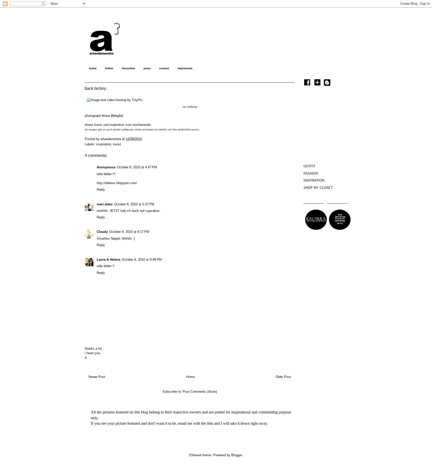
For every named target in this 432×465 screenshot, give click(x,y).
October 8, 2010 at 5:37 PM (134, 204)
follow (109, 68)
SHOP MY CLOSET (318, 188)
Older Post (283, 377)
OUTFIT (309, 166)
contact (164, 68)
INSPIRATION (314, 180)
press (147, 68)
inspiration (103, 144)
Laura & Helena (108, 259)
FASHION (311, 173)
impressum (185, 68)
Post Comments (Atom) (200, 391)
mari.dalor (105, 204)
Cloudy (102, 232)
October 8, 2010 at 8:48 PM (142, 259)
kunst (117, 144)
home (92, 68)
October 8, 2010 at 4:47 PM (137, 167)
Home (190, 377)
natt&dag (191, 106)
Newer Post (96, 377)
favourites (128, 68)
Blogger (236, 455)
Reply (101, 189)
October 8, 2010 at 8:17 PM (129, 232)
